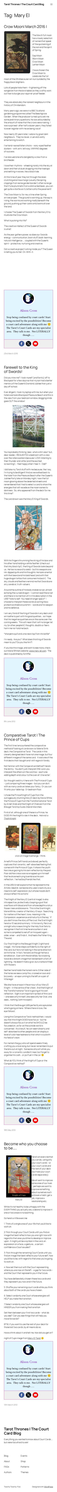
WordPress (48, 1486)
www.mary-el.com (37, 650)
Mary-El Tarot (34, 1338)
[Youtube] (35, 343)
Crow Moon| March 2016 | (25, 26)
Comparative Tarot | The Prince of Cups (24, 737)
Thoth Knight (10, 818)
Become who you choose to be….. (25, 1146)
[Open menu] (51, 4)
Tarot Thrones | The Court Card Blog (24, 4)
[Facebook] (21, 343)
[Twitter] (28, 343)
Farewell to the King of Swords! (21, 369)
